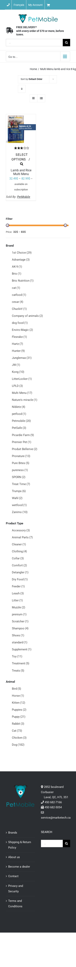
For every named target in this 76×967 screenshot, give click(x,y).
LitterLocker (22, 379)
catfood (19, 295)
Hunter (18, 351)
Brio (16, 273)
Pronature (21, 456)
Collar (18, 558)
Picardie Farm (23, 435)
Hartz (17, 344)
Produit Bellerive (24, 449)
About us (14, 857)
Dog (18, 744)
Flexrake (19, 337)
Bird (16, 688)
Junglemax (22, 358)
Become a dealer (19, 866)
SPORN (18, 477)
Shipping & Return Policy (19, 844)
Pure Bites (20, 463)
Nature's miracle (24, 400)
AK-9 (17, 266)
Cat (17, 730)
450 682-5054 (53, 807)
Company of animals (27, 316)
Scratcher (20, 621)
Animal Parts (22, 537)
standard (19, 642)
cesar (17, 302)
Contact (13, 876)
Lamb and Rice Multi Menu (21, 172)
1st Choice (22, 252)
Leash (18, 593)
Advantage (21, 259)
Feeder (18, 586)
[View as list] (41, 98)
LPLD (17, 386)
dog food (20, 323)
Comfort (19, 565)
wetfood (19, 505)
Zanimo (19, 512)
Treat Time (21, 484)
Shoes (18, 635)
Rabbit (18, 723)
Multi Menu (22, 393)
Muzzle (18, 607)
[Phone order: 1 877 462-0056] (8, 5)
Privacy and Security (15, 888)
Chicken (19, 737)
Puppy (18, 716)
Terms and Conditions (15, 903)
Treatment (20, 663)
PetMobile (23, 197)
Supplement (21, 649)
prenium (19, 614)
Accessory (21, 530)
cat (16, 288)
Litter (17, 600)
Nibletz (18, 407)
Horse (18, 695)
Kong (18, 372)
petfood (19, 414)
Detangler (20, 572)
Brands (12, 832)
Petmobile (21, 421)
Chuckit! (19, 309)
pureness (20, 470)
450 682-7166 (53, 802)
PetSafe (19, 428)
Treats (18, 670)
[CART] (60, 5)
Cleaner (19, 544)
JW (16, 365)
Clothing (19, 551)
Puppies (19, 709)
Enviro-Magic (22, 330)
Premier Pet (21, 442)
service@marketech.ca (56, 817)
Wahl (17, 498)
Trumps (19, 491)
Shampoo (20, 628)
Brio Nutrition (23, 280)
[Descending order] (22, 89)
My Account (35, 4)
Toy (17, 656)
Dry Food (20, 579)
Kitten (18, 702)
